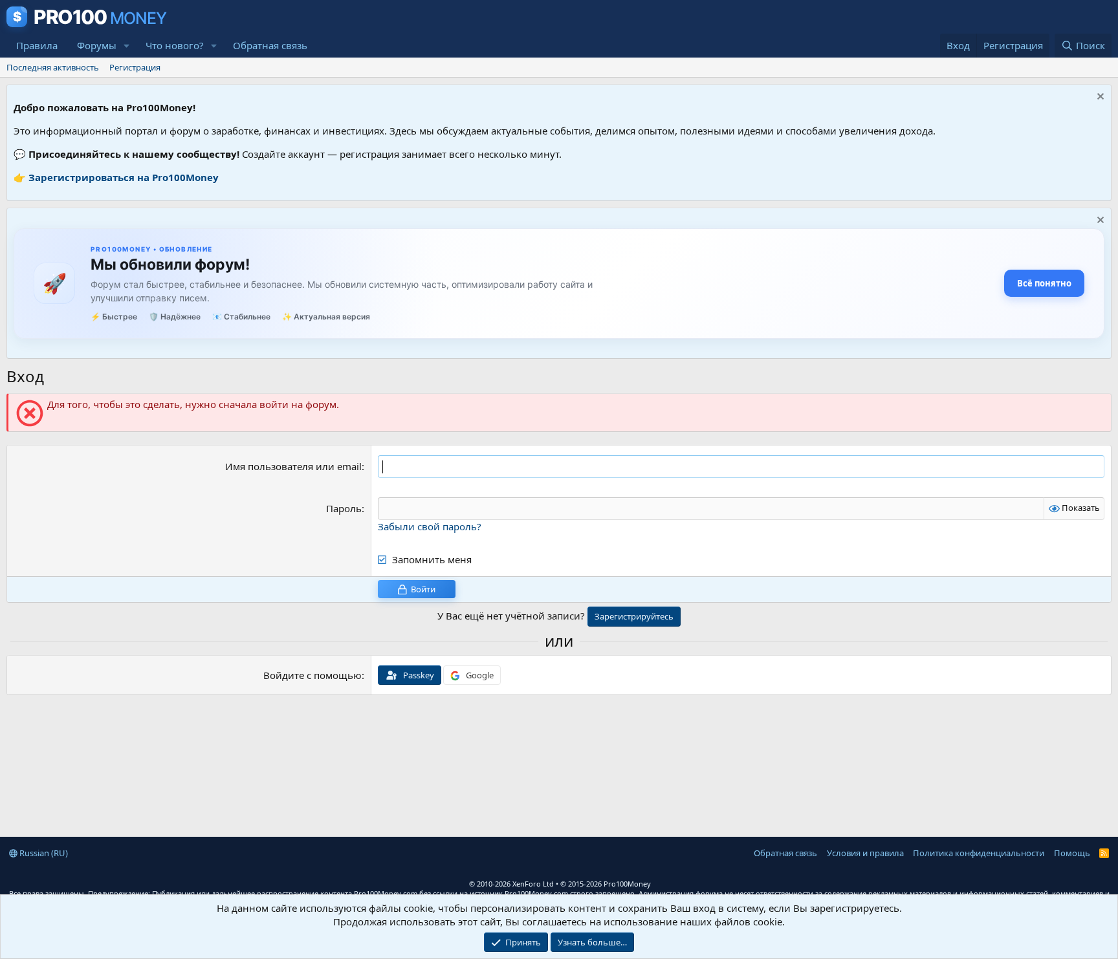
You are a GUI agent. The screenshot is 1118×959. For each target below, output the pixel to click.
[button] (127, 46)
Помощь (1072, 853)
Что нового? (175, 45)
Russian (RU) (42, 853)
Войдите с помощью (312, 675)
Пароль (344, 508)
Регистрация (134, 67)
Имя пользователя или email (293, 466)
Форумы (96, 45)
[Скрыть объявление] (1098, 98)
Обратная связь (270, 45)
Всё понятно (1044, 283)
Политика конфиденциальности (978, 853)
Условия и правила (865, 853)
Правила (37, 45)
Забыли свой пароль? (429, 526)
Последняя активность (52, 67)
